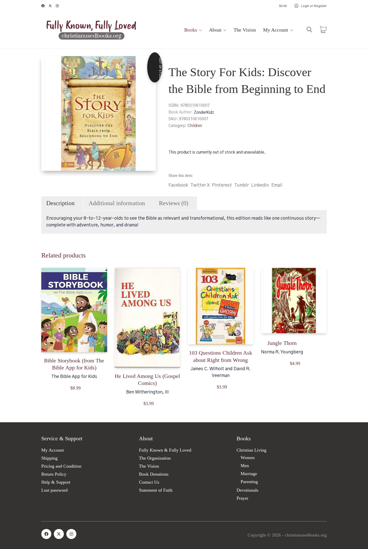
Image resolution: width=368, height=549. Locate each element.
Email (276, 185)
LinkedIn (260, 185)
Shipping (49, 458)
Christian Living (251, 450)
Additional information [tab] (117, 203)
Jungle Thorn (282, 343)
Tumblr (241, 185)
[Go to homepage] (91, 30)
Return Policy (53, 474)
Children (195, 126)
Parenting (249, 481)
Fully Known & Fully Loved (165, 450)
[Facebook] (46, 534)
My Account (52, 450)
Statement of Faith (155, 490)
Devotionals (247, 490)
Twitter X (200, 185)
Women (248, 457)
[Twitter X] (59, 534)
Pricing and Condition (61, 466)
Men (245, 465)
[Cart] (323, 30)
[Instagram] (71, 534)
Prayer (242, 498)
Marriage (249, 473)
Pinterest (222, 185)
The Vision (149, 466)
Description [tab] (60, 203)
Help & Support (55, 482)
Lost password (54, 490)
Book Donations (153, 474)
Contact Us (149, 482)
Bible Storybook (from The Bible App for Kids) (74, 364)
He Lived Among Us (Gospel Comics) (147, 379)
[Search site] (309, 31)
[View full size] (49, 64)
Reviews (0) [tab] (173, 203)
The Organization (155, 458)
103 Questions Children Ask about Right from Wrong (220, 356)
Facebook (178, 185)
